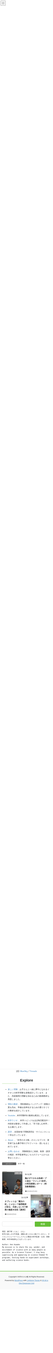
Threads (33, 1071)
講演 (10, 1132)
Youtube (11, 1115)
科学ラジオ (13, 1120)
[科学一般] (12, 1182)
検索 (43, 1224)
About (10, 1140)
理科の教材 (13, 1104)
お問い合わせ (14, 1151)
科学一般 (21, 1164)
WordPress (18, 1280)
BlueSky (23, 1071)
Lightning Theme (33, 1280)
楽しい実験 (13, 1089)
